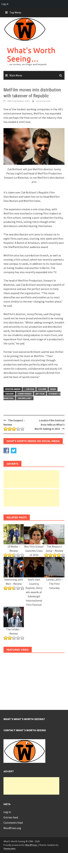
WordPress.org (12, 828)
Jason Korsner (43, 101)
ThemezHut (9, 848)
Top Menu (15, 12)
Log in (7, 812)
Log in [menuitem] (4, 3)
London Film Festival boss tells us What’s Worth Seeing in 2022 (50, 424)
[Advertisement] (31, 479)
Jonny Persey (25, 393)
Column (42, 389)
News (53, 389)
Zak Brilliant (25, 398)
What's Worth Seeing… (31, 54)
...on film (29, 389)
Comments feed (13, 822)
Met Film (40, 393)
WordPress (31, 845)
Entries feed (10, 817)
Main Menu (15, 75)
